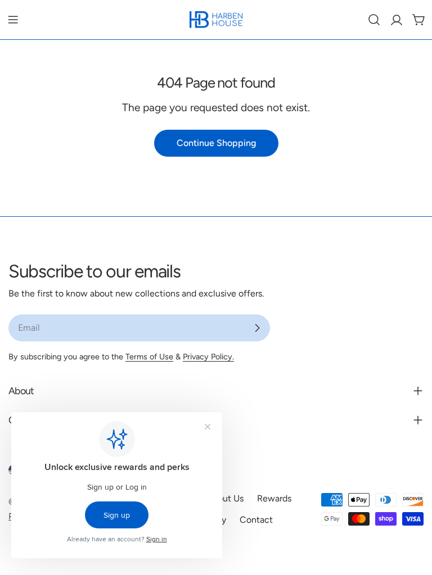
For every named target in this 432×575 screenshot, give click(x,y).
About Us (225, 498)
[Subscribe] (257, 328)
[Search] (374, 19)
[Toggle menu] (13, 19)
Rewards (274, 498)
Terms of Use (149, 357)
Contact (256, 519)
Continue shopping (216, 143)
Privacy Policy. (208, 357)
